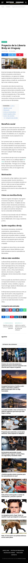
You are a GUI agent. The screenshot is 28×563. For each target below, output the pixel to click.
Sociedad (4, 41)
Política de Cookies (9, 552)
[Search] (26, 2)
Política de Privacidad (17, 550)
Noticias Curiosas (22, 558)
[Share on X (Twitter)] (12, 54)
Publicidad (20, 552)
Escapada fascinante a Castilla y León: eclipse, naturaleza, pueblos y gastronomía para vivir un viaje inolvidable (12, 388)
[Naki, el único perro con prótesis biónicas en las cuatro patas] (14, 527)
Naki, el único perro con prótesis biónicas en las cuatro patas (13, 536)
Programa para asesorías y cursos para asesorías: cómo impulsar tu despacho (13, 432)
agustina (4, 336)
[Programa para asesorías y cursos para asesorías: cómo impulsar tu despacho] (14, 423)
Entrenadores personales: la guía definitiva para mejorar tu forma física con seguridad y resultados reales (12, 454)
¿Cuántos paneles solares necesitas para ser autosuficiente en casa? (13, 475)
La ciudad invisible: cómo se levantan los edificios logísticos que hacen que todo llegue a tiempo (13, 411)
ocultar (12, 105)
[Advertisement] (14, 24)
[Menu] (2, 2)
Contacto (14, 554)
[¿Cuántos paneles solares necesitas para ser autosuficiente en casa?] (14, 465)
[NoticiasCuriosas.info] (15, 2)
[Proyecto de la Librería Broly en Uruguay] (14, 63)
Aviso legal (6, 550)
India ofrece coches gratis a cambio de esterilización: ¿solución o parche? (12, 495)
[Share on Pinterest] (19, 54)
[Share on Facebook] (5, 54)
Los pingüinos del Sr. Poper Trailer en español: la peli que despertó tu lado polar (14, 516)
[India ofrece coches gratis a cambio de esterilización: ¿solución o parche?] (14, 486)
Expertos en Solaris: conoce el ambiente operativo (8, 326)
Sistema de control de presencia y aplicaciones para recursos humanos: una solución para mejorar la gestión (13, 365)
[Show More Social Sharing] (25, 54)
